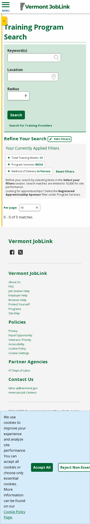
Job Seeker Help (19, 291)
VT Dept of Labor (19, 370)
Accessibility (16, 344)
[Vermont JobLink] (45, 6)
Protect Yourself (19, 304)
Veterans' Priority (20, 340)
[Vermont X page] (20, 252)
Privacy (13, 331)
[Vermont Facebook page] (12, 252)
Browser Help (17, 300)
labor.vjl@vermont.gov (23, 388)
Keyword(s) (17, 50)
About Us (15, 282)
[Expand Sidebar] (4, 21)
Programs (15, 309)
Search (16, 115)
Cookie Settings (19, 353)
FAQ (11, 286)
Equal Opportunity (20, 335)
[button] (5, 6)
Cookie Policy (17, 348)
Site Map (14, 313)
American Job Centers (23, 392)
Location (15, 69)
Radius (13, 88)
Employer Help (18, 295)
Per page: (10, 208)
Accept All (42, 467)
